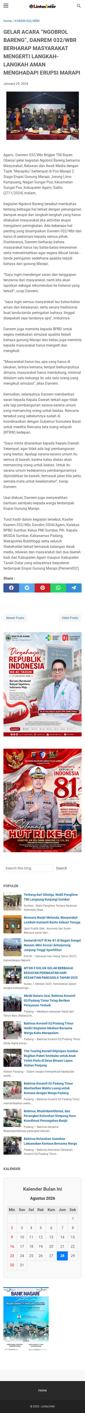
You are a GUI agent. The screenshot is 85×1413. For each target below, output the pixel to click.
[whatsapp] (58, 587)
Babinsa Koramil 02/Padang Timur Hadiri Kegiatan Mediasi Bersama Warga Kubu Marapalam (48, 1028)
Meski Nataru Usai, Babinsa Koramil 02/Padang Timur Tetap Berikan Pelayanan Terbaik (49, 1000)
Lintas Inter (48, 1406)
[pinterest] (42, 587)
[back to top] (75, 1402)
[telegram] (74, 587)
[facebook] (11, 587)
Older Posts (70, 618)
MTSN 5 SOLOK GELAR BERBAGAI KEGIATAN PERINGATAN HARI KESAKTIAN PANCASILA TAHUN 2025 (51, 972)
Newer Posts (15, 618)
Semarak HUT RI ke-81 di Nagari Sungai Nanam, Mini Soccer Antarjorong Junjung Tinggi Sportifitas (52, 945)
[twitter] (27, 587)
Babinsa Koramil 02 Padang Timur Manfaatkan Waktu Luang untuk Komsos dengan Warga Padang (48, 1088)
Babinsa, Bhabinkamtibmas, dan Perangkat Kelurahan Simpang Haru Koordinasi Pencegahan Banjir (50, 1115)
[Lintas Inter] (42, 6)
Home (42, 1390)
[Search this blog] (79, 6)
